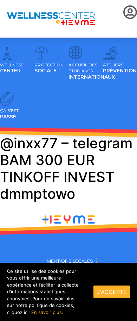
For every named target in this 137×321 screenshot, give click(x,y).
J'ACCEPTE (112, 291)
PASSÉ (9, 114)
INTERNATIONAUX (91, 71)
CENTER (11, 68)
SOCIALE (49, 68)
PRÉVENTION (120, 68)
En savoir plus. (47, 312)
